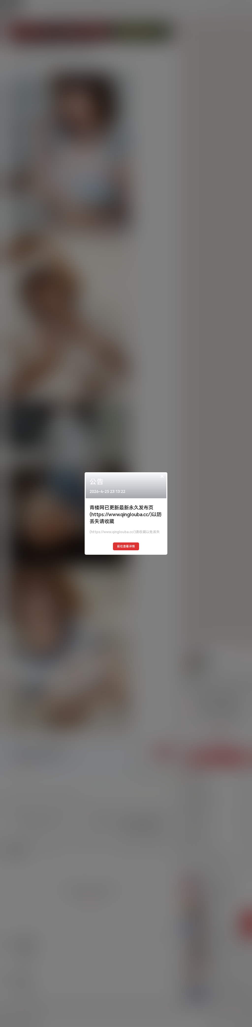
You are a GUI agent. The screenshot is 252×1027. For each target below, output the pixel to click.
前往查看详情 (126, 546)
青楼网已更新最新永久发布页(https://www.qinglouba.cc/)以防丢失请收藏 (126, 514)
